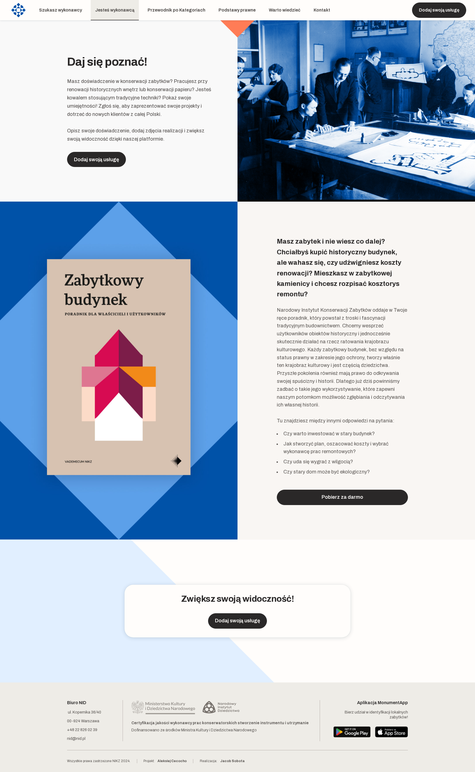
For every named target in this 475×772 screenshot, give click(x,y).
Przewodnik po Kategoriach (176, 10)
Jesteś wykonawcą (114, 10)
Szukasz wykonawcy (60, 10)
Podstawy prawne (237, 10)
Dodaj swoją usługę (439, 10)
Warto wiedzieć (284, 10)
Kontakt (322, 10)
